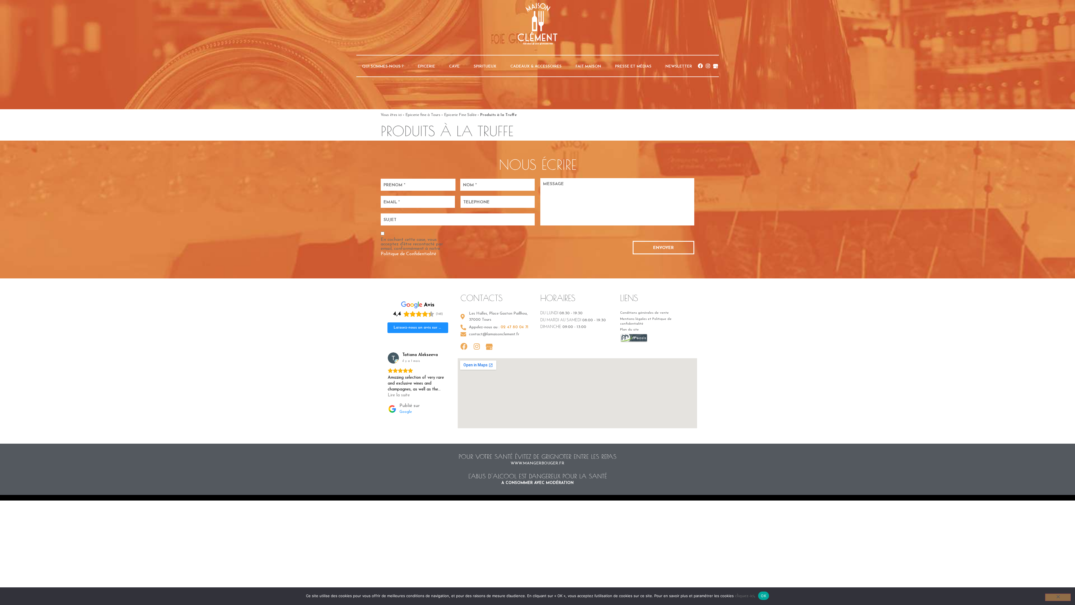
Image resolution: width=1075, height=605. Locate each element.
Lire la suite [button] (399, 395)
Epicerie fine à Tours (422, 115)
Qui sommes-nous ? (383, 66)
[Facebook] (700, 65)
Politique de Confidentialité (408, 254)
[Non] (1058, 597)
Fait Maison (588, 66)
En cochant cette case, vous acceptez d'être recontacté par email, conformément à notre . (412, 247)
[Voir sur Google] (393, 358)
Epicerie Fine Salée (460, 115)
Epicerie (426, 66)
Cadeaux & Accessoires (536, 66)
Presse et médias (633, 66)
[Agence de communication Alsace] (634, 341)
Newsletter (678, 66)
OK (763, 596)
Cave (454, 66)
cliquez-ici (744, 596)
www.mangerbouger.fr (537, 463)
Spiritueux (485, 66)
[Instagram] (708, 65)
